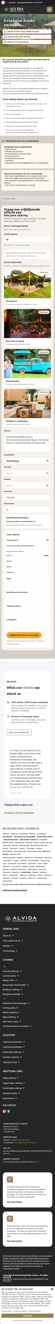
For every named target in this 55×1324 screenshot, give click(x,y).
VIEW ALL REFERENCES (19, 732)
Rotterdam (26, 872)
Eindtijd (7, 479)
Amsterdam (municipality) (24, 837)
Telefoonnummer (13, 606)
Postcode (8, 491)
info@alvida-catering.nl (19, 1140)
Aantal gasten (10, 234)
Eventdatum (9, 455)
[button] (49, 9)
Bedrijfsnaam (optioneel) (17, 592)
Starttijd (7, 467)
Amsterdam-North (44, 837)
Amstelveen (7, 837)
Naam (8, 578)
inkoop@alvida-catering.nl (24, 1142)
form (37, 1162)
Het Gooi (46, 851)
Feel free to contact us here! (15, 890)
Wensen (7, 431)
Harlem (6, 854)
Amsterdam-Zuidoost (29, 839)
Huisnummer (9, 503)
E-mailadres (11, 620)
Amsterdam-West (11, 839)
